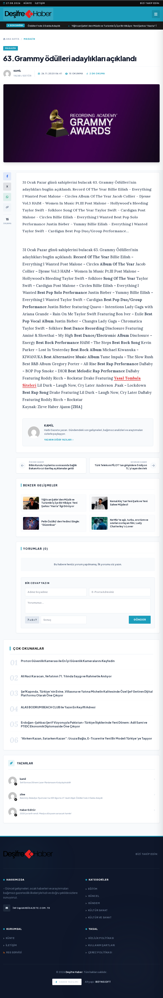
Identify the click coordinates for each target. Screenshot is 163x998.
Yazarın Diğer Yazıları (58, 440)
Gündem (94, 903)
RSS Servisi (14, 952)
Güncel (93, 895)
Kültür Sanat (98, 910)
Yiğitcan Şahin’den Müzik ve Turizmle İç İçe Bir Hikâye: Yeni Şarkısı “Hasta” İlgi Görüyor (104, 25)
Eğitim (92, 888)
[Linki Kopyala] (7, 207)
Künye (28, 3)
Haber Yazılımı (68, 982)
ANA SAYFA (12, 39)
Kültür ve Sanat (100, 917)
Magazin (29, 39)
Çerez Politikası (100, 952)
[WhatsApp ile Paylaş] (7, 197)
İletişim (40, 3)
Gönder (140, 619)
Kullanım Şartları (101, 945)
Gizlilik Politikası (101, 938)
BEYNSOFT (103, 981)
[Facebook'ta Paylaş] (7, 176)
